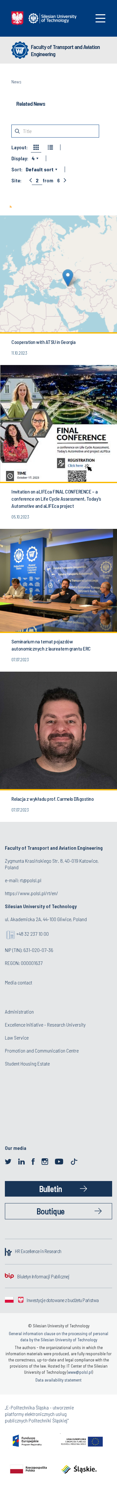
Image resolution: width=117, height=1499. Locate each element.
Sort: (16, 169)
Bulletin (50, 1189)
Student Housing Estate (27, 1063)
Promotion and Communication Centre (42, 1050)
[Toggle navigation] (100, 18)
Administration (19, 1011)
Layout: (19, 147)
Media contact (18, 982)
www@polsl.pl (80, 1372)
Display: (19, 158)
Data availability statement (58, 1380)
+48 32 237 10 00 (32, 934)
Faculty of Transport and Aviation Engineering (65, 50)
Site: (16, 180)
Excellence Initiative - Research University (45, 1024)
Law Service (17, 1037)
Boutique (50, 1211)
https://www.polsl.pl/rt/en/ (31, 893)
